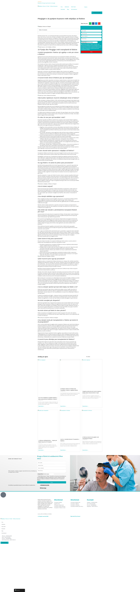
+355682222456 (44, 485)
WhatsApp (43, 488)
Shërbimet (67, 6)
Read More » (41, 406)
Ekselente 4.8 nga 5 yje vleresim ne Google (46, 3)
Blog (68, 9)
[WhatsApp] (38, 488)
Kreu (62, 6)
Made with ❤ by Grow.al (75, 516)
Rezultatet (63, 9)
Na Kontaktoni (74, 9)
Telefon (85, 7)
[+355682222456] (38, 485)
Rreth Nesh (73, 6)
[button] (90, 23)
